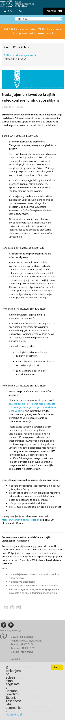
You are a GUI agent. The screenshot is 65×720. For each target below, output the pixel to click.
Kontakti (15, 659)
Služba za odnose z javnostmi (20, 55)
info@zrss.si (27, 651)
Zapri (57, 667)
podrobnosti (14, 714)
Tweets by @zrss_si (10, 630)
